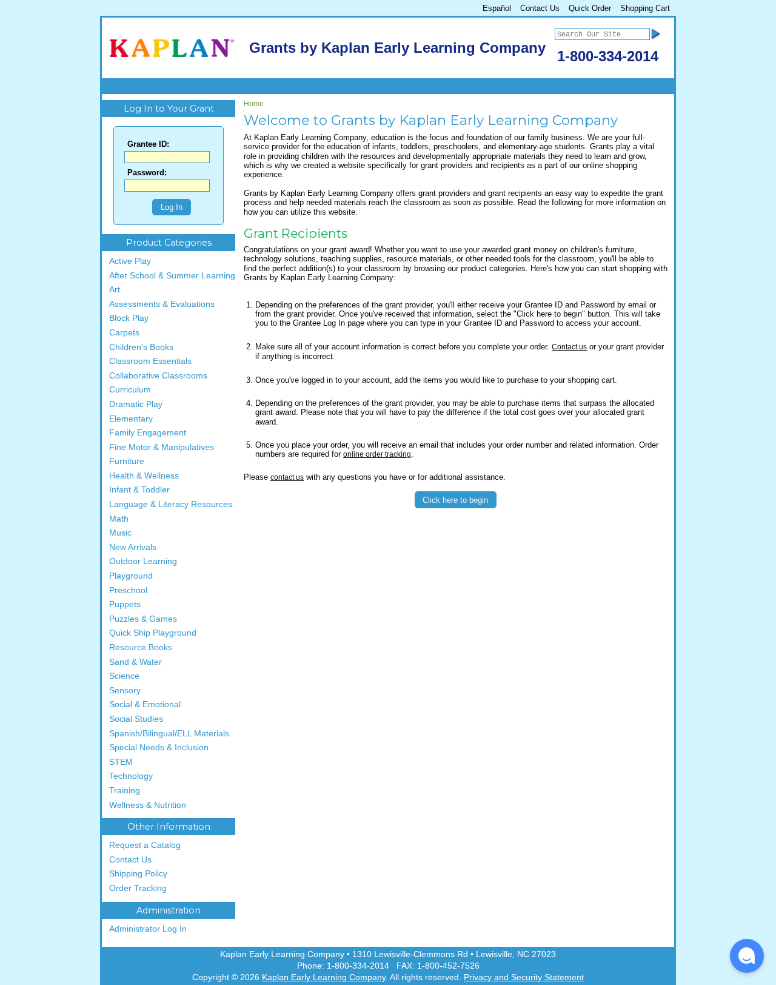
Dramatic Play (135, 404)
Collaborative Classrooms (158, 375)
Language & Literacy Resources (170, 504)
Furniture (126, 461)
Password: (147, 173)
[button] (747, 956)
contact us (287, 477)
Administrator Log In (148, 928)
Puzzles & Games (143, 619)
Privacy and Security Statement (524, 977)
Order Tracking (138, 888)
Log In (171, 207)
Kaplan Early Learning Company (324, 977)
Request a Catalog (145, 845)
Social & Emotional (145, 704)
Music (120, 532)
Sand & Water (135, 662)
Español (497, 8)
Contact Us (540, 8)
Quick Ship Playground (152, 632)
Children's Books (141, 347)
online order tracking (377, 454)
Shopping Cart (645, 8)
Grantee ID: (148, 145)
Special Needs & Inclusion (159, 747)
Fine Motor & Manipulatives (161, 447)
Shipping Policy (138, 873)
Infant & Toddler (139, 489)
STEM (121, 762)
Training (124, 790)
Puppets (125, 604)
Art (114, 289)
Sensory (125, 690)
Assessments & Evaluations (162, 304)
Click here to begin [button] (455, 500)
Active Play (130, 261)
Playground (131, 575)
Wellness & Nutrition (147, 805)
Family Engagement (147, 432)
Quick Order (590, 8)
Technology (131, 776)
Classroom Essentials (150, 361)
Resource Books (140, 647)
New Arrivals (132, 547)
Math (119, 518)
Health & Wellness (144, 475)
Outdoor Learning (143, 561)
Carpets (124, 332)
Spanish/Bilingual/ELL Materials (169, 733)
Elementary (131, 418)
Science (124, 676)
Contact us (569, 347)
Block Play (129, 318)
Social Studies (136, 719)
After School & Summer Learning (172, 275)
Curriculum (130, 389)
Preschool (128, 590)
